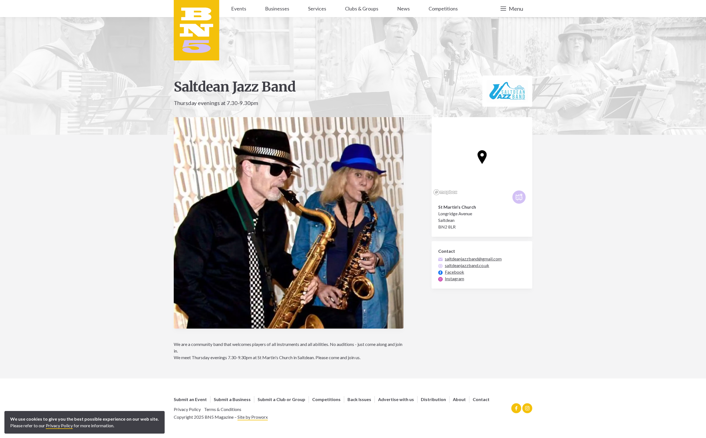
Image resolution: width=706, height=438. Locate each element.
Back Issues (359, 399)
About (459, 399)
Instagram (454, 278)
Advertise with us (396, 399)
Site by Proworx (252, 417)
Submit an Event (190, 399)
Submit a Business (232, 399)
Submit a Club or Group (281, 399)
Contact (481, 399)
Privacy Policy (187, 409)
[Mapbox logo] (445, 192)
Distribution (433, 399)
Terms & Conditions (222, 409)
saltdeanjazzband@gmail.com (473, 258)
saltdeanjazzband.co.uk (467, 265)
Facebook (454, 272)
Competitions (326, 399)
